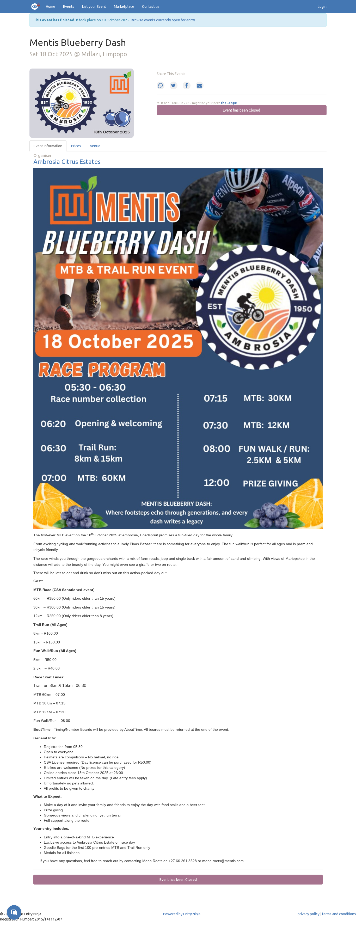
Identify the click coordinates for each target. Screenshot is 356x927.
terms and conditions (339, 914)
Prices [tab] (76, 146)
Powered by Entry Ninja (181, 914)
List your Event (94, 6)
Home (50, 6)
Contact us (150, 6)
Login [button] (322, 6)
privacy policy (309, 914)
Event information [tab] (48, 146)
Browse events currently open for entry (163, 20)
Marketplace (124, 6)
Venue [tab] (95, 146)
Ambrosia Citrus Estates (67, 161)
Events (68, 6)
